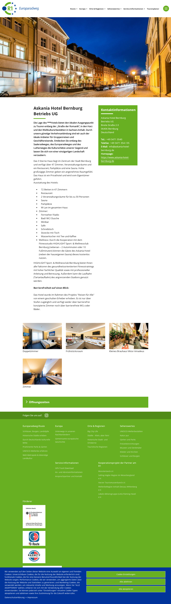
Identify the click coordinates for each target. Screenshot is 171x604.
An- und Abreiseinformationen (69, 472)
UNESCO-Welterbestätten (131, 431)
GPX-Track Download (64, 468)
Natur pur (124, 435)
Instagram (46, 415)
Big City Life (93, 431)
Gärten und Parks (128, 439)
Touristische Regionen (97, 447)
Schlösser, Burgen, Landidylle (36, 431)
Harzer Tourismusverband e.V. (112, 482)
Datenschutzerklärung (15, 597)
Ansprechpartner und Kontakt (68, 476)
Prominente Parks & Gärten (35, 447)
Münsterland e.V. (106, 471)
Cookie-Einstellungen (125, 574)
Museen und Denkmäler (131, 447)
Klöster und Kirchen (129, 452)
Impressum (32, 597)
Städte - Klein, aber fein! (98, 435)
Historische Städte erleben (34, 435)
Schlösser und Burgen (130, 456)
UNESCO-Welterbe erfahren (35, 451)
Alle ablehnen (126, 581)
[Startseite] (20, 8)
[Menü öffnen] (166, 8)
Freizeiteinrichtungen (129, 443)
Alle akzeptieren (126, 589)
